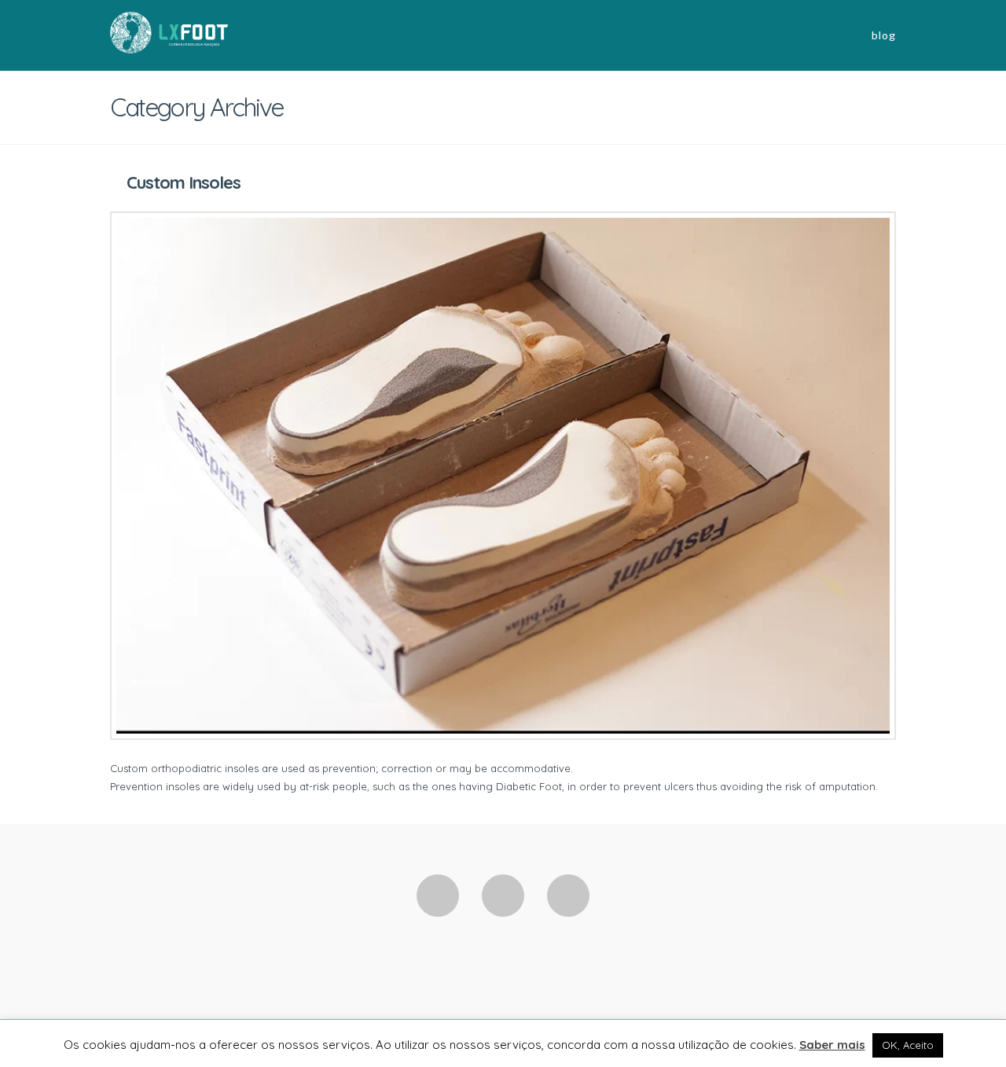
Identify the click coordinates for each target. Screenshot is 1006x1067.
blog (884, 35)
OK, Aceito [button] (908, 1045)
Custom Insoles (183, 182)
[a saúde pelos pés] (169, 30)
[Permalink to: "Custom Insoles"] (503, 476)
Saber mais (832, 1044)
